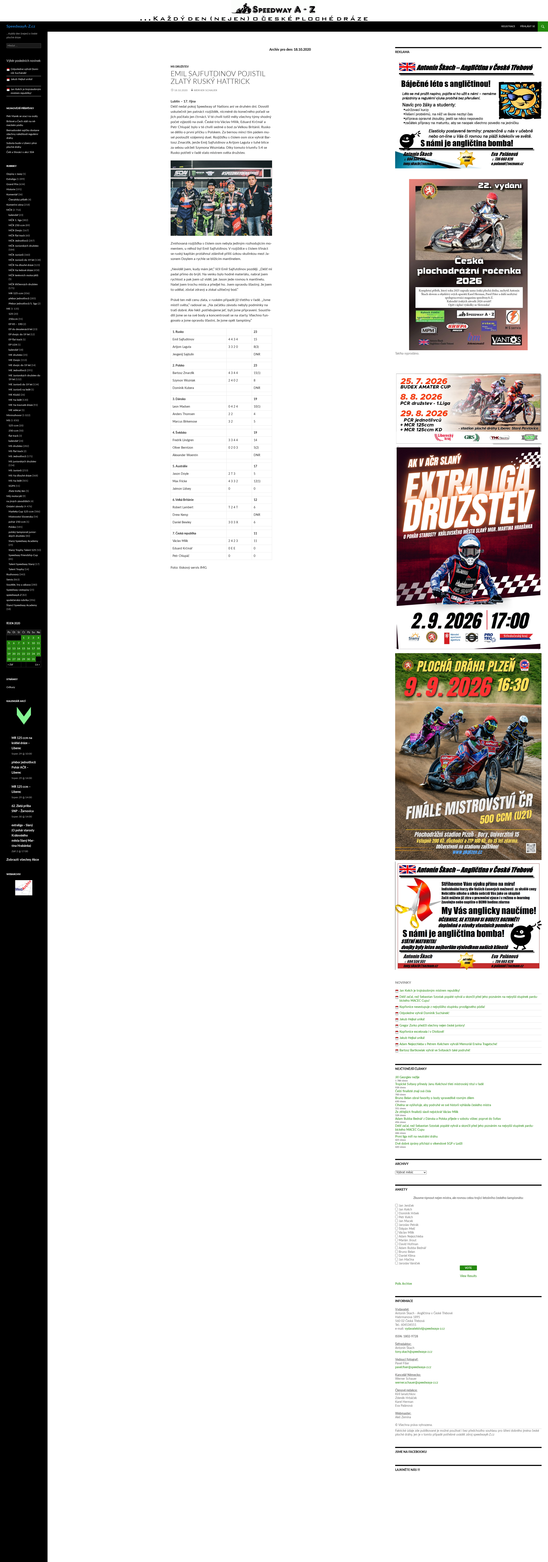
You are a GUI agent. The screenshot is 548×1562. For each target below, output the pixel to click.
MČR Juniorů (16, 255)
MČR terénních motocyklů (23, 275)
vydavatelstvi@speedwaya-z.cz (425, 1328)
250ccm (13, 319)
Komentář (12, 194)
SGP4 (12, 486)
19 (8, 654)
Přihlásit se (527, 26)
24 (33, 654)
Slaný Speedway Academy (23, 541)
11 (38, 643)
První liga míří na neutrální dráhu (416, 1136)
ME (8, 308)
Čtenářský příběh (18, 199)
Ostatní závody (14, 506)
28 (18, 659)
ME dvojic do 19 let (20, 365)
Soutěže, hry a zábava (18, 584)
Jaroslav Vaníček (409, 1263)
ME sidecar (15, 410)
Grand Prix (12, 184)
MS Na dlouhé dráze (20, 475)
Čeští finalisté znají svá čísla (413, 1091)
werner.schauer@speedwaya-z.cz (416, 1382)
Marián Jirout (407, 1240)
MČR (9, 210)
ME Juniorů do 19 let (20, 384)
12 (8, 648)
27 (13, 659)
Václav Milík (406, 1232)
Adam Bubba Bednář (412, 1248)
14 (18, 648)
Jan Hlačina (406, 1259)
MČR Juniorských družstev (24, 246)
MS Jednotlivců (17, 456)
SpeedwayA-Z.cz (20, 26)
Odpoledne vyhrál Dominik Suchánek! (424, 1013)
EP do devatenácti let (20, 329)
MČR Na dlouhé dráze (21, 265)
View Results (468, 1276)
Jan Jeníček (406, 1205)
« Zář (10, 664)
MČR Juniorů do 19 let (21, 260)
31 (33, 659)
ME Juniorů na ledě (19, 389)
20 (13, 654)
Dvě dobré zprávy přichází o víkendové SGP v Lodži (428, 1143)
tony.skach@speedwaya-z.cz (413, 1351)
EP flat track (15, 339)
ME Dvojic (14, 360)
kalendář (13, 215)
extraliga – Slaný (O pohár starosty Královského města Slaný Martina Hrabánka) (23, 835)
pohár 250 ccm (17, 522)
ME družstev (15, 355)
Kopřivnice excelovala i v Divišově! (421, 1031)
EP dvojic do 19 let (19, 334)
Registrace (508, 26)
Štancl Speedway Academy (21, 605)
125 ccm (13, 425)
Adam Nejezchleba (411, 1236)
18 (38, 648)
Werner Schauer (205, 90)
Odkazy (10, 687)
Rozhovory (12, 574)
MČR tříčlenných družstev (23, 284)
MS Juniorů (15, 470)
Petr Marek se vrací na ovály (22, 116)
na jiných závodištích (18, 501)
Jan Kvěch (405, 1209)
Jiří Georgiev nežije (407, 1077)
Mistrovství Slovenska (21, 516)
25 (38, 654)
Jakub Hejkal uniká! (412, 1019)
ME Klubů (14, 394)
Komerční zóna (14, 204)
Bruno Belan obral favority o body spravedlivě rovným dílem (434, 1098)
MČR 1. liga (15, 220)
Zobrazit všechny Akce (22, 859)
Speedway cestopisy (17, 590)
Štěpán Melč (407, 1228)
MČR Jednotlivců (18, 240)
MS (8, 420)
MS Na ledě (15, 480)
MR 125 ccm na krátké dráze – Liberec (22, 743)
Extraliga (11, 179)
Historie (10, 189)
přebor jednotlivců (19, 298)
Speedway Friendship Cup (23, 555)
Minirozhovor (14, 415)
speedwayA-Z (14, 595)
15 (23, 648)
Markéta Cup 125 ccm (21, 511)
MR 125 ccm (16, 293)
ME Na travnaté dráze (21, 405)
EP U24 (13, 344)
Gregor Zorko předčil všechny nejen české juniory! (432, 1025)
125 (11, 314)
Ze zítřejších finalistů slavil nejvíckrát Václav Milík (426, 1112)
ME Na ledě (15, 400)
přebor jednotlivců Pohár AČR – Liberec (24, 767)
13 (13, 648)
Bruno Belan (407, 1251)
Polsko (12, 527)
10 (33, 643)
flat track (13, 436)
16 (28, 648)
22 (23, 654)
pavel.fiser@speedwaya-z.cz (413, 1367)
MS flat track (16, 451)
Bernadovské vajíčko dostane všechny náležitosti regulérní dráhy (22, 134)
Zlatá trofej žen (17, 491)
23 (28, 654)
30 (28, 659)
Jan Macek (406, 1221)
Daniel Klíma (407, 1255)
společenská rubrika (17, 600)
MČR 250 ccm (17, 225)
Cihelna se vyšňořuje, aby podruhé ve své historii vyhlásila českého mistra (443, 1105)
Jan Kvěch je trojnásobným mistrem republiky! (429, 990)
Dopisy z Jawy (14, 174)
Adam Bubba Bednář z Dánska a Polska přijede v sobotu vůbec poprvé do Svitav (448, 1118)
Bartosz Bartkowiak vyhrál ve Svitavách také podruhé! (434, 1050)
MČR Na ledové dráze (21, 270)
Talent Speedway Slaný (21, 564)
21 (18, 654)
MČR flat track (17, 235)
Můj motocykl (14, 496)
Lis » (37, 664)
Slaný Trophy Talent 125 (22, 550)
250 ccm (13, 430)
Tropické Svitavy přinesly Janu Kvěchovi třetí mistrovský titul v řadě (439, 1084)
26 (8, 659)
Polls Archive (403, 1283)
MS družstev (180, 66)
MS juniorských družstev (22, 461)
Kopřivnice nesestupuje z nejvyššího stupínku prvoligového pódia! (442, 1007)
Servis (9, 579)
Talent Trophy (16, 569)
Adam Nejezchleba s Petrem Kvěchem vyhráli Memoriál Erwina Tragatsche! (448, 1044)
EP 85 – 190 (15, 324)
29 (23, 659)
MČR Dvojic (15, 230)
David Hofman (408, 1244)
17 (33, 648)
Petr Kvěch (406, 1217)
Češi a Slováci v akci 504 (20, 152)
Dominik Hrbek (409, 1213)
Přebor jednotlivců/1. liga (23, 303)
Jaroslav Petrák (408, 1225)
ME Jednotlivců (17, 370)
